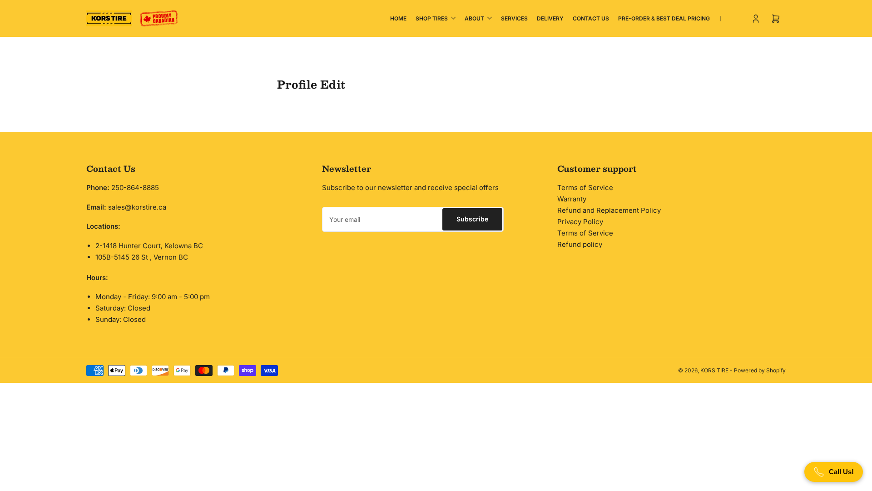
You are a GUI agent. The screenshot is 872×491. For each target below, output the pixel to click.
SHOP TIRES (432, 18)
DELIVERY (550, 18)
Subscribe (472, 219)
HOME (398, 18)
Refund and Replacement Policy (609, 210)
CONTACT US (591, 18)
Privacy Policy (580, 221)
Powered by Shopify (760, 370)
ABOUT (474, 18)
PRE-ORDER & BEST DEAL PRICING (664, 18)
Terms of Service (585, 187)
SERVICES (514, 18)
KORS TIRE (714, 370)
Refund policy (579, 244)
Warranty (571, 199)
